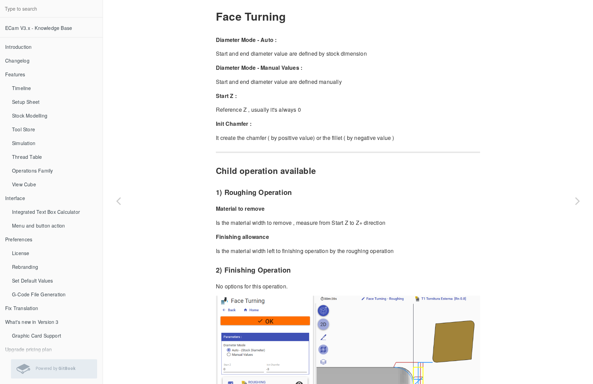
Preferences (18, 239)
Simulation (23, 143)
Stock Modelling (29, 115)
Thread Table (27, 156)
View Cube (24, 184)
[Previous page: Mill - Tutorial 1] (118, 200)
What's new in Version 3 (32, 321)
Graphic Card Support (36, 335)
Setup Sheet (25, 101)
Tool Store (23, 129)
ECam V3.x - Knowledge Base (38, 27)
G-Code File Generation (39, 294)
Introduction (18, 46)
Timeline (21, 88)
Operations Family (32, 170)
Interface (15, 198)
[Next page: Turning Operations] (577, 200)
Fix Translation (21, 308)
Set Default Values (32, 280)
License (20, 253)
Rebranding (25, 266)
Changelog (17, 60)
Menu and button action (38, 225)
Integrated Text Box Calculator (46, 211)
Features (15, 74)
